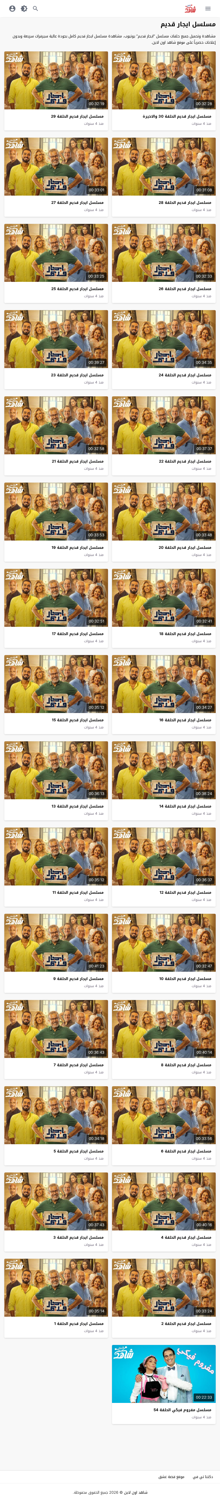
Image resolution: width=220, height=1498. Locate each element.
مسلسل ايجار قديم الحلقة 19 (78, 547)
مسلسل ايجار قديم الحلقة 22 (185, 461)
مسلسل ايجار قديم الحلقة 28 (185, 202)
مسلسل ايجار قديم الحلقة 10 (185, 978)
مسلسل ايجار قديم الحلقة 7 (79, 1065)
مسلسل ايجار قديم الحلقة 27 (77, 202)
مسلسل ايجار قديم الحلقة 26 (185, 288)
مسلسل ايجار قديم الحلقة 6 (186, 1151)
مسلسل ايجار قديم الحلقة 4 (186, 1237)
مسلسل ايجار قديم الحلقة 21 (78, 461)
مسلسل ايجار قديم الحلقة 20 (185, 547)
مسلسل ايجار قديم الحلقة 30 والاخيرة (177, 116)
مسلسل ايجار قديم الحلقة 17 (78, 633)
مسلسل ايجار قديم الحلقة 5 (79, 1151)
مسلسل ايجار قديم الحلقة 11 (78, 892)
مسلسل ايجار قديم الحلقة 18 (185, 633)
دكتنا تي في (203, 1476)
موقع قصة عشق (171, 1476)
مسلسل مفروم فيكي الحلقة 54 (182, 1409)
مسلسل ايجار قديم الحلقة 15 (78, 720)
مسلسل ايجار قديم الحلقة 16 (185, 720)
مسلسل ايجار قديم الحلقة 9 (78, 978)
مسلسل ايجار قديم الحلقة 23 (77, 375)
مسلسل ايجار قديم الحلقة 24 (185, 375)
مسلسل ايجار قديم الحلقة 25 (77, 288)
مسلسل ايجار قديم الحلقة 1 (79, 1323)
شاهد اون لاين (136, 1492)
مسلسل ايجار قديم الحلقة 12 (185, 892)
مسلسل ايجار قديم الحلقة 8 (186, 1065)
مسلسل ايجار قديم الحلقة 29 (77, 116)
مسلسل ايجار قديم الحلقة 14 (185, 806)
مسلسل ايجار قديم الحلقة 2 (186, 1323)
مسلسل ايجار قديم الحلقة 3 (78, 1237)
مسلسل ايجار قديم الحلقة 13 (78, 806)
